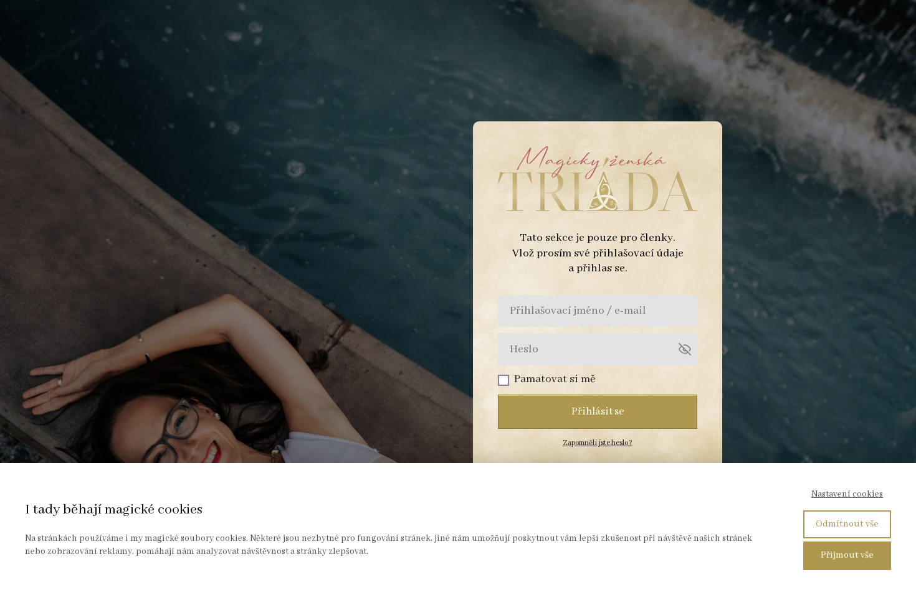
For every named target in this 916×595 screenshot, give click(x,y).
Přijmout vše (847, 555)
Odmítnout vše (847, 524)
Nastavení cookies (847, 494)
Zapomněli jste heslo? (597, 442)
